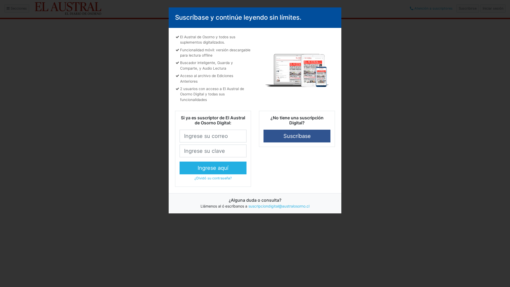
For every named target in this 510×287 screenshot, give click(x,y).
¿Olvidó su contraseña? (213, 178)
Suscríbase (297, 136)
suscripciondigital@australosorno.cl (278, 206)
